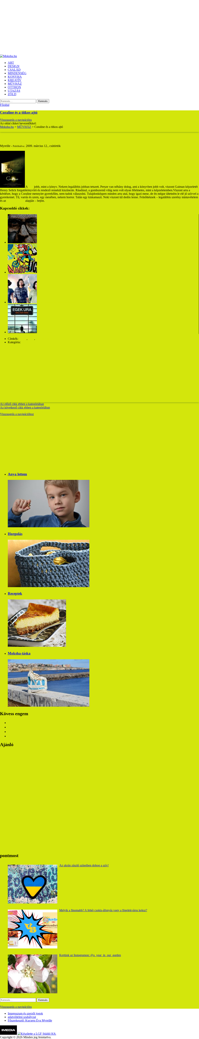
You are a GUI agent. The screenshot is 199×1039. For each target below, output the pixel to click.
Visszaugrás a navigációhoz (17, 414)
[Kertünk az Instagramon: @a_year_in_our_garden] (32, 973)
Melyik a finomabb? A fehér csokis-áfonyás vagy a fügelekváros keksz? (103, 910)
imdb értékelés (15, 200)
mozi (31, 338)
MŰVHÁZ (28, 342)
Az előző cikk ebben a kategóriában (22, 404)
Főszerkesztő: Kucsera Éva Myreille (30, 1020)
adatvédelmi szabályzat (22, 1017)
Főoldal (4, 105)
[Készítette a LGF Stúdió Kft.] (37, 1033)
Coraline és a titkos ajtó (19, 112)
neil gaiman (43, 338)
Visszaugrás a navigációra (16, 119)
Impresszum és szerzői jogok (25, 1013)
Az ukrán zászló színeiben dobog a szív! (84, 865)
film (30, 186)
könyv (23, 338)
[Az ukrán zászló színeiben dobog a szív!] (32, 884)
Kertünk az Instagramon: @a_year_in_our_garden (90, 955)
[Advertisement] (99, 27)
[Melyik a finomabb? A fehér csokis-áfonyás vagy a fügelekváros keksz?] (32, 929)
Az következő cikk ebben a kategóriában (25, 407)
